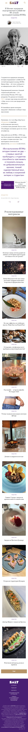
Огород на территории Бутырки (14, 581)
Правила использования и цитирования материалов (14, 698)
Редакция (13, 687)
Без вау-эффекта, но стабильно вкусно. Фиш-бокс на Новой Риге (14, 324)
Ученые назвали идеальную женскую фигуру (14, 415)
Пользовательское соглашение (14, 693)
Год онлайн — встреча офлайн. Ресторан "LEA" (14, 391)
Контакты (13, 690)
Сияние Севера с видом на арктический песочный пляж (14, 498)
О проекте (13, 685)
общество (5, 195)
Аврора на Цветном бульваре (14, 540)
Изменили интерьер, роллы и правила (14, 664)
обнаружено (5, 122)
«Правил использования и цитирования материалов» (12, 726)
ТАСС (3, 99)
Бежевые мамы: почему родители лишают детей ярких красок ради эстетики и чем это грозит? (14, 254)
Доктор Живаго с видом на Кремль (14, 622)
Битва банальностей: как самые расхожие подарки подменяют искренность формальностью (14, 280)
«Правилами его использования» (14, 717)
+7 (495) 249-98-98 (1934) (20, 714)
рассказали (13, 144)
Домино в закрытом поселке (14, 457)
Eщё (14, 671)
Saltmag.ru (13, 705)
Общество (14, 18)
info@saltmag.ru (22, 713)
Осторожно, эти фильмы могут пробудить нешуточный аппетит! (14, 348)
